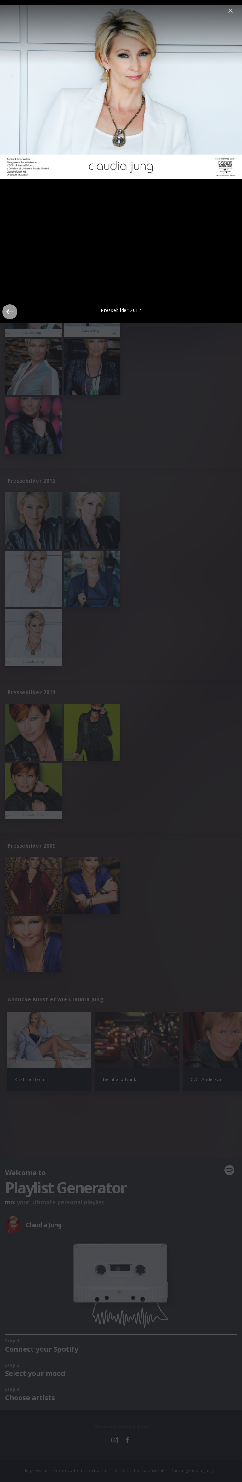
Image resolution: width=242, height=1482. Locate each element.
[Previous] (9, 311)
